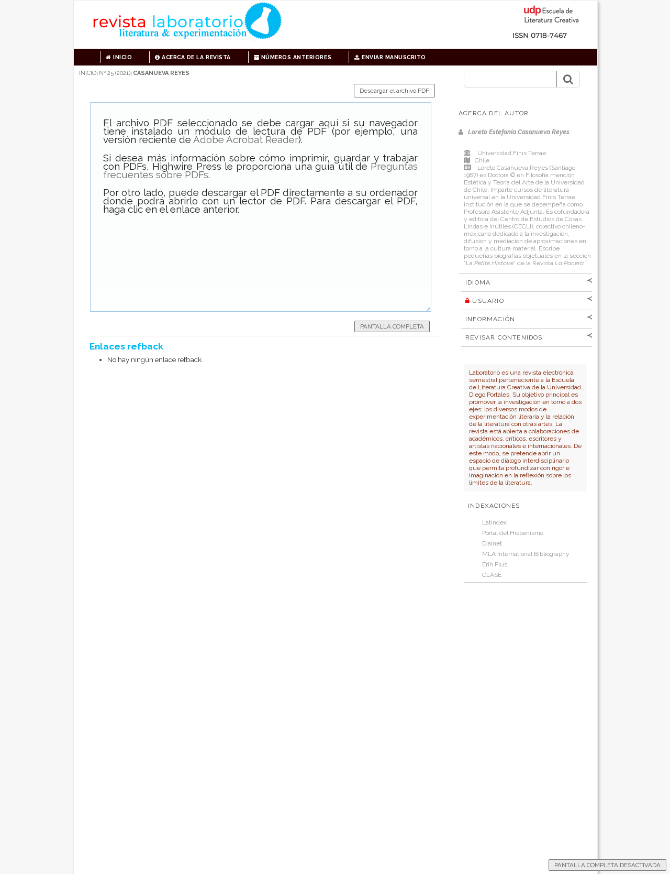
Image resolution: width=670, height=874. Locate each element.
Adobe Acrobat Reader (245, 139)
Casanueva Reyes (161, 73)
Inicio (121, 57)
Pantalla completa (392, 326)
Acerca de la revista (195, 57)
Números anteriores (295, 57)
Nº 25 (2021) (114, 73)
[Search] (568, 79)
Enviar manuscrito (393, 57)
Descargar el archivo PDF (394, 90)
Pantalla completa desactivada (607, 865)
